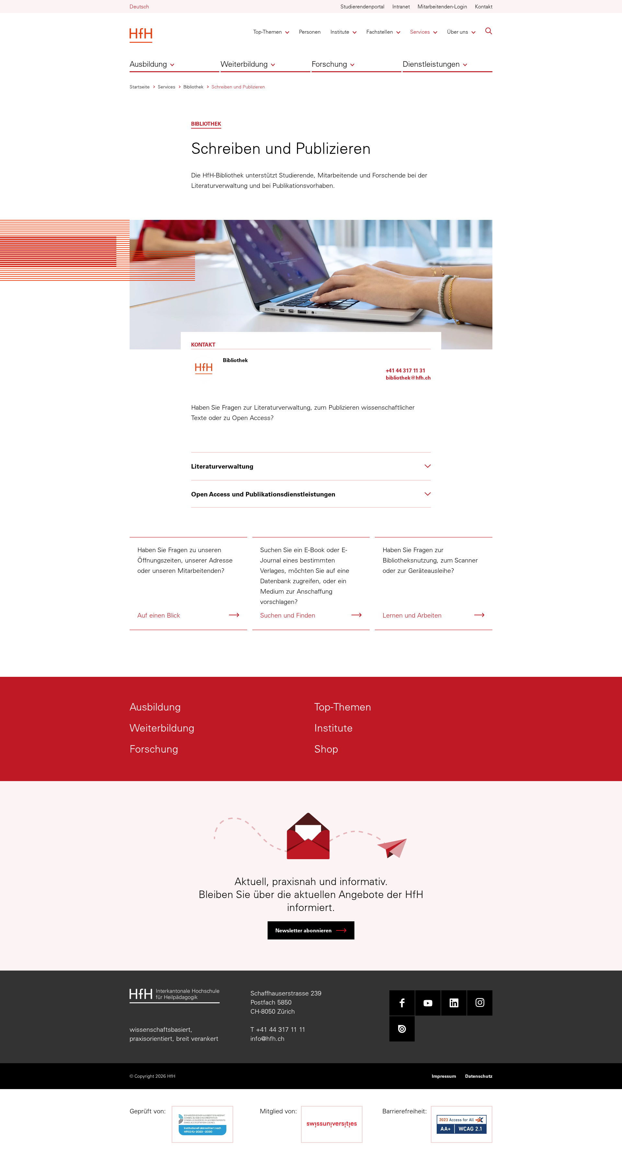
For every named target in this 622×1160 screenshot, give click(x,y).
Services (421, 31)
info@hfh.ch (267, 1038)
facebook (402, 1003)
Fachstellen (379, 31)
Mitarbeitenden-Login (442, 6)
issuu (402, 1028)
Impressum (444, 1076)
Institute (341, 31)
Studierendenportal (362, 6)
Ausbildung (148, 64)
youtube (428, 1003)
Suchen (488, 31)
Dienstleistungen (431, 64)
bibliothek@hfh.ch (408, 377)
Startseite (140, 87)
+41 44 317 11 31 (405, 370)
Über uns (458, 31)
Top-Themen (267, 31)
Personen (310, 31)
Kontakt (483, 6)
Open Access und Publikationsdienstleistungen (263, 494)
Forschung (329, 64)
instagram (479, 1003)
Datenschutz (478, 1076)
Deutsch (139, 6)
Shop (326, 748)
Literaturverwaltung (222, 466)
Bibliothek (193, 87)
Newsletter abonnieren (303, 930)
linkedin (453, 1003)
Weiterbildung (244, 64)
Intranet (401, 6)
